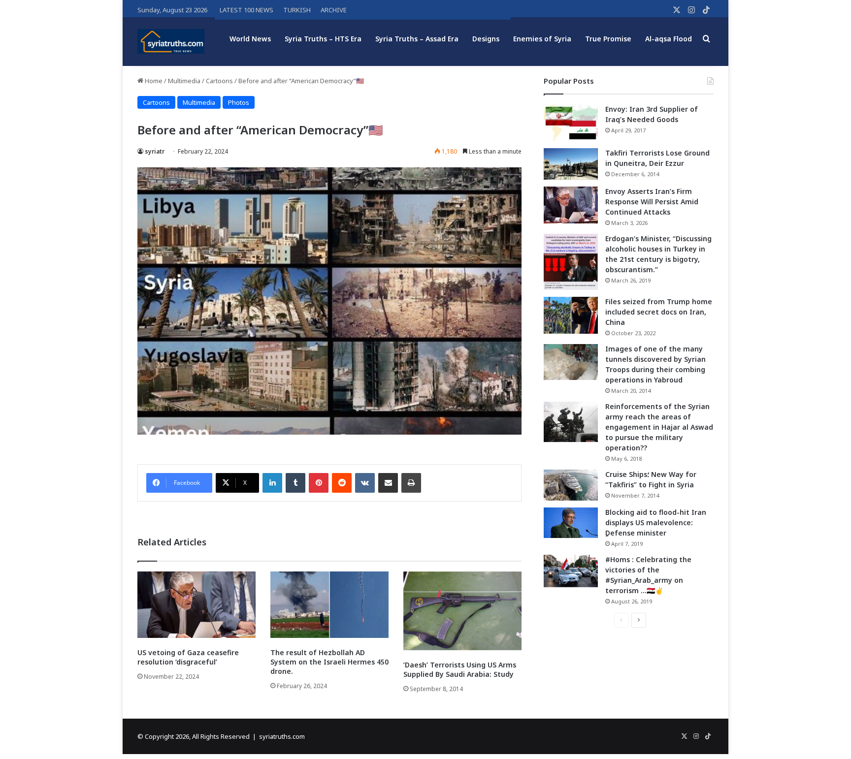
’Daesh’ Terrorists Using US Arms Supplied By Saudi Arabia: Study (459, 669)
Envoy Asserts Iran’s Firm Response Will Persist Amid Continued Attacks (651, 202)
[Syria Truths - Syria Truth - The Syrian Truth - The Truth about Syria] (170, 41)
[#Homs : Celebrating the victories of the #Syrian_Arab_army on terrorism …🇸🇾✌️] (571, 571)
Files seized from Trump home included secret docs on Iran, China (658, 312)
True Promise (608, 38)
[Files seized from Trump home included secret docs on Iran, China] (571, 315)
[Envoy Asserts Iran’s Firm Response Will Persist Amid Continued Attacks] (571, 205)
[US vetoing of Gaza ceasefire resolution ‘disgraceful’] (196, 604)
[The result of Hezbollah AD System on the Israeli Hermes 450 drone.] (329, 604)
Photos (238, 102)
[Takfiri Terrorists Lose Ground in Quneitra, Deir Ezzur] (571, 164)
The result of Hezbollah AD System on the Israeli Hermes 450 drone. (329, 662)
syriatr (154, 151)
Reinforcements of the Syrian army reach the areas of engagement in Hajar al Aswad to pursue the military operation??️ (659, 427)
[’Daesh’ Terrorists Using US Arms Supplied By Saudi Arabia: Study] (462, 610)
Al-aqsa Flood (668, 38)
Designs (485, 38)
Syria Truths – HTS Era (323, 38)
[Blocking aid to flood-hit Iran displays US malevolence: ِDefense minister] (571, 522)
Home (153, 80)
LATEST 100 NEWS (246, 9)
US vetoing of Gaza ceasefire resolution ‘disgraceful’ (188, 657)
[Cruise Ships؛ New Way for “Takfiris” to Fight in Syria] (571, 485)
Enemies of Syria (542, 38)
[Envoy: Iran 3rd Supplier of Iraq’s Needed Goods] (571, 122)
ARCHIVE (334, 9)
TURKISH (297, 9)
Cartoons (219, 80)
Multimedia (184, 80)
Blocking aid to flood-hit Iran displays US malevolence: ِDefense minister (655, 522)
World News (250, 38)
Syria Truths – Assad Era (416, 38)
